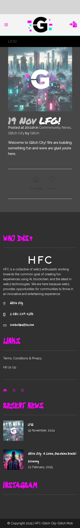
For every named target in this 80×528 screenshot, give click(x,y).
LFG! (30, 425)
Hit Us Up (9, 367)
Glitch (34, 133)
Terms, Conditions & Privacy (22, 358)
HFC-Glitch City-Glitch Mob (54, 523)
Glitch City (16, 133)
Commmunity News (55, 128)
